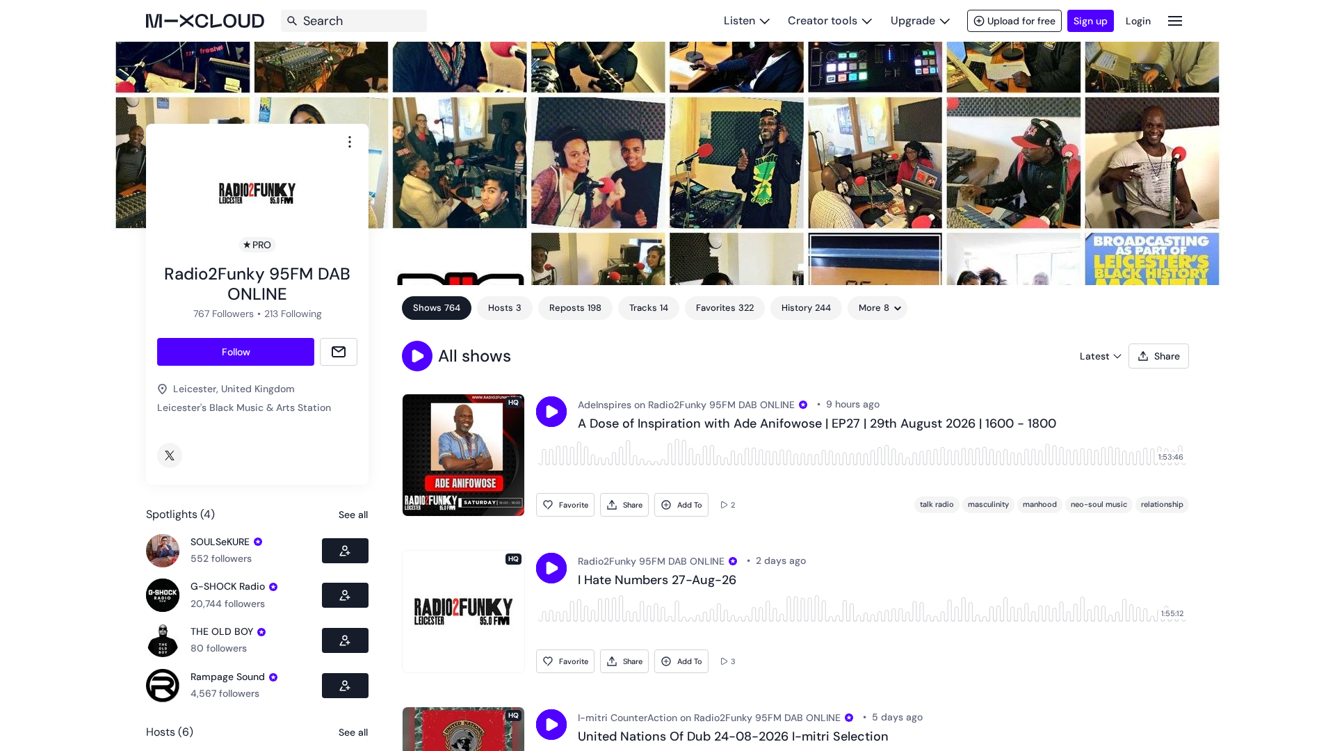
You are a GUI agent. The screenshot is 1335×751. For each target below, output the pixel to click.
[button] (417, 356)
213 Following (293, 313)
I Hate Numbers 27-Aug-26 (657, 581)
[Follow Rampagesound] (345, 685)
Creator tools (822, 20)
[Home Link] (205, 21)
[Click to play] (551, 411)
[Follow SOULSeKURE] (345, 550)
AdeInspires (604, 404)
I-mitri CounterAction (627, 717)
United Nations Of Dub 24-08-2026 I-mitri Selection (733, 737)
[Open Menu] (1175, 20)
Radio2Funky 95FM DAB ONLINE (721, 404)
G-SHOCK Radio (228, 586)
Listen (739, 20)
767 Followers (223, 313)
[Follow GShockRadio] (345, 595)
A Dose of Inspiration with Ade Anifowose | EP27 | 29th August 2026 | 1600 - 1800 (817, 424)
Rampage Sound (228, 676)
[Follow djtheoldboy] (345, 640)
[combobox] (350, 142)
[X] (169, 455)
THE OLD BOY (222, 631)
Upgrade (913, 20)
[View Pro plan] (258, 542)
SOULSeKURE (220, 541)
